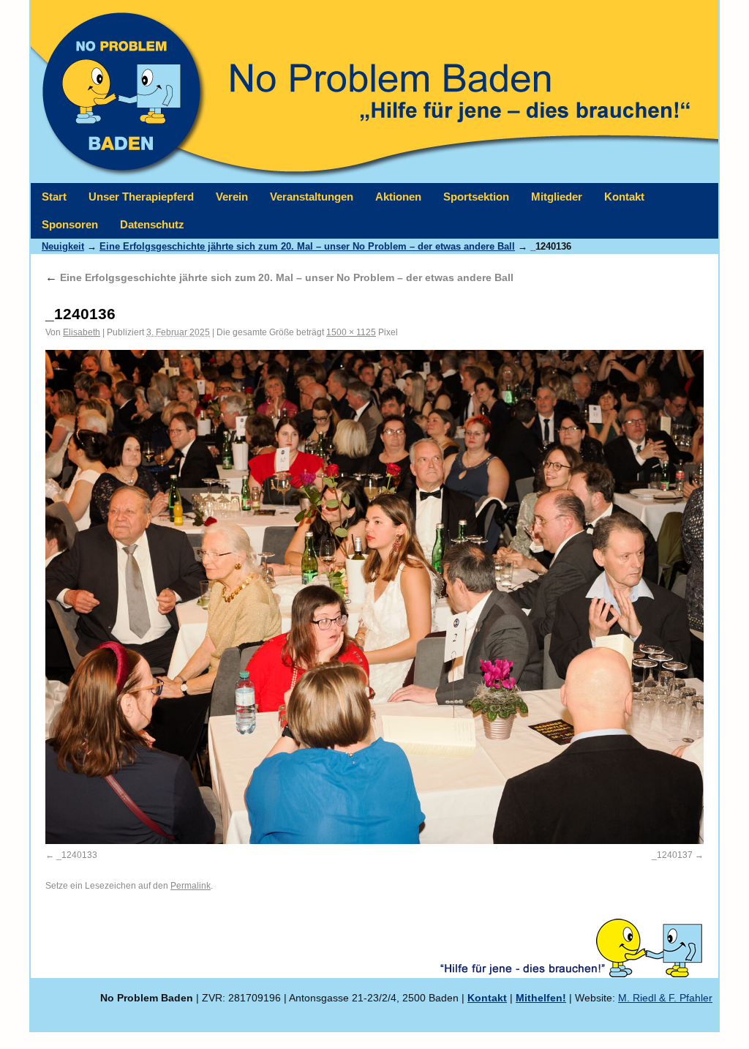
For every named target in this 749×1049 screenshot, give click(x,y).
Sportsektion (476, 196)
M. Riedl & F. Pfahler (665, 998)
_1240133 (76, 855)
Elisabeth (81, 332)
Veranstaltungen (311, 196)
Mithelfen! (541, 998)
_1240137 (672, 855)
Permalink (190, 886)
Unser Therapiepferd (141, 196)
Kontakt (624, 196)
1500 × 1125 (351, 332)
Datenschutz (152, 224)
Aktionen (398, 196)
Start (54, 196)
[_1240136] (374, 597)
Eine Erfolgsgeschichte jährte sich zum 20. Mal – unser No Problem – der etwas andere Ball (307, 246)
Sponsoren (70, 224)
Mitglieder (556, 196)
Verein (232, 196)
